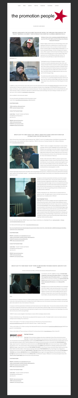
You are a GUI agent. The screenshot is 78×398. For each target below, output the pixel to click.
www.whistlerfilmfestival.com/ (32, 224)
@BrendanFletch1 (21, 106)
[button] (24, 47)
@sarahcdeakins (16, 237)
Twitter (36, 5)
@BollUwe (15, 106)
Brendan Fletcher (20, 107)
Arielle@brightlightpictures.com (18, 221)
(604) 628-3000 (56, 220)
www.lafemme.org (48, 331)
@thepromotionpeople (18, 125)
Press (24, 5)
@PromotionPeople (17, 122)
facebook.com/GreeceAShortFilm (21, 239)
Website (30, 5)
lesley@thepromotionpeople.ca (22, 100)
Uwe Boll (14, 107)
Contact (57, 5)
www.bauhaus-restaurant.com (28, 92)
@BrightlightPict (31, 237)
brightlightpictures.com (26, 235)
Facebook (43, 5)
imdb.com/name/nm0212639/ (18, 240)
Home (19, 5)
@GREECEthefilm (23, 237)
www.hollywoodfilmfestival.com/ (55, 326)
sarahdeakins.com (17, 235)
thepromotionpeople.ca (18, 120)
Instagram (50, 5)
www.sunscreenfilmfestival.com (16, 323)
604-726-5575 (32, 100)
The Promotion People (18, 123)
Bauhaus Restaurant (54, 85)
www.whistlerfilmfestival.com (18, 142)
